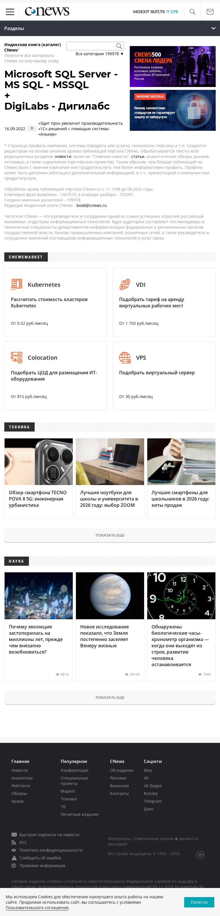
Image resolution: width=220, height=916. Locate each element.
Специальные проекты (74, 780)
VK (146, 778)
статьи (137, 156)
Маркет (68, 791)
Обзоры (19, 793)
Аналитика (22, 778)
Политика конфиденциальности (50, 850)
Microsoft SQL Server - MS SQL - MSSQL (61, 79)
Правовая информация (42, 865)
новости (63, 156)
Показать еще (110, 535)
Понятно (199, 902)
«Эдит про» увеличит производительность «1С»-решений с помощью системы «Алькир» (80, 128)
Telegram (153, 801)
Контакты (119, 793)
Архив (17, 801)
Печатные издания (80, 814)
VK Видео (153, 785)
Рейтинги (20, 785)
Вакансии (119, 785)
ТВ (63, 806)
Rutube (151, 793)
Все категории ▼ (100, 53)
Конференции (75, 770)
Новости (19, 770)
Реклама (118, 778)
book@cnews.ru (91, 205)
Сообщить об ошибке (40, 857)
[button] (192, 11)
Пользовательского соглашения (37, 907)
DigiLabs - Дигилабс (57, 106)
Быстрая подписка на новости (49, 834)
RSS (23, 842)
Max (148, 770)
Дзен (149, 809)
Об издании (121, 770)
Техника (69, 799)
